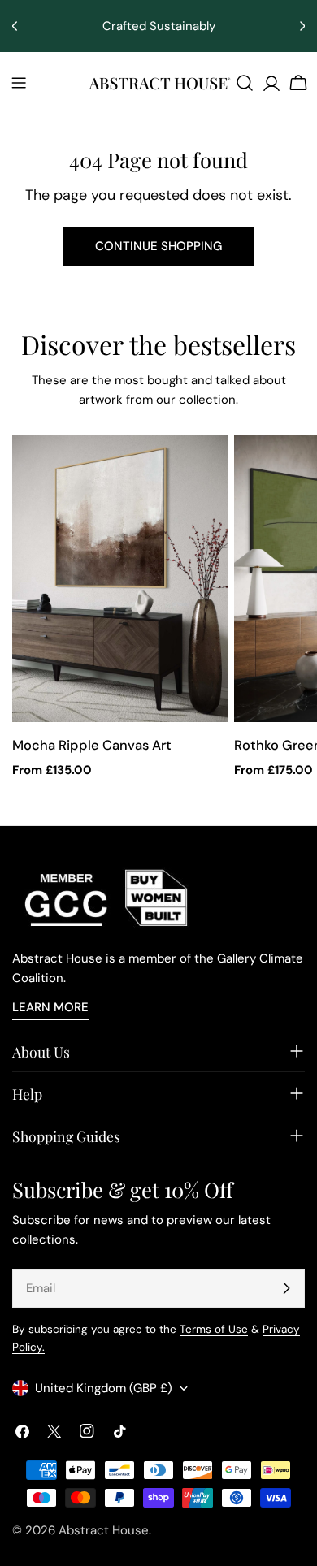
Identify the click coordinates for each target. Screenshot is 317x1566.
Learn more (50, 1007)
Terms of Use (214, 1329)
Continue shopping (158, 246)
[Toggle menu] (18, 83)
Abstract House (104, 1530)
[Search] (244, 83)
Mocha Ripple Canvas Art (92, 745)
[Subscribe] (286, 1288)
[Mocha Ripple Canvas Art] (120, 579)
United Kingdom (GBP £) (103, 1388)
